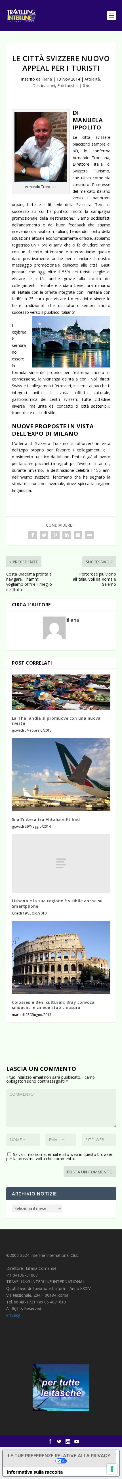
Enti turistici (67, 85)
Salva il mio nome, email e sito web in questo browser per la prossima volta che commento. (59, 1156)
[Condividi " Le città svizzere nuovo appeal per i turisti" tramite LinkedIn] (66, 535)
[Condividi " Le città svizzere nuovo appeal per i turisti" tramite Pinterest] (55, 535)
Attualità (92, 79)
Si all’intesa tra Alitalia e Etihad (46, 819)
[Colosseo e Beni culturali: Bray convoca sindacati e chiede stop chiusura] (61, 957)
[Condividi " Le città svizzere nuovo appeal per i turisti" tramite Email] (78, 535)
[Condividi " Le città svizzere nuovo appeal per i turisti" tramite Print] (89, 535)
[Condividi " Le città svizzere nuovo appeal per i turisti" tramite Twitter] (44, 535)
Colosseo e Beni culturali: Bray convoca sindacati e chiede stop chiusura (53, 1005)
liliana (47, 79)
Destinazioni (43, 85)
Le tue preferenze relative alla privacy (59, 1455)
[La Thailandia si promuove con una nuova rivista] (61, 692)
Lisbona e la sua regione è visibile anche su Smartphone (57, 903)
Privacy (13, 1315)
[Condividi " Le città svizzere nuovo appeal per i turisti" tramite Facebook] (32, 535)
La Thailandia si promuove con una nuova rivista (56, 720)
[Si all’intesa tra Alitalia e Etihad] (61, 774)
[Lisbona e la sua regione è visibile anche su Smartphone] (61, 863)
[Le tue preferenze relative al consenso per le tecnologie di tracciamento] (112, 1469)
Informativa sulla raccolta (35, 1472)
